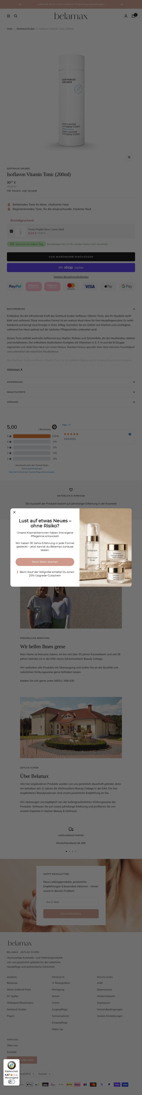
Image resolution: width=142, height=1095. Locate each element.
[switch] (11, 1082)
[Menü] (17, 1061)
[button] (14, 512)
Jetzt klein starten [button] (45, 562)
